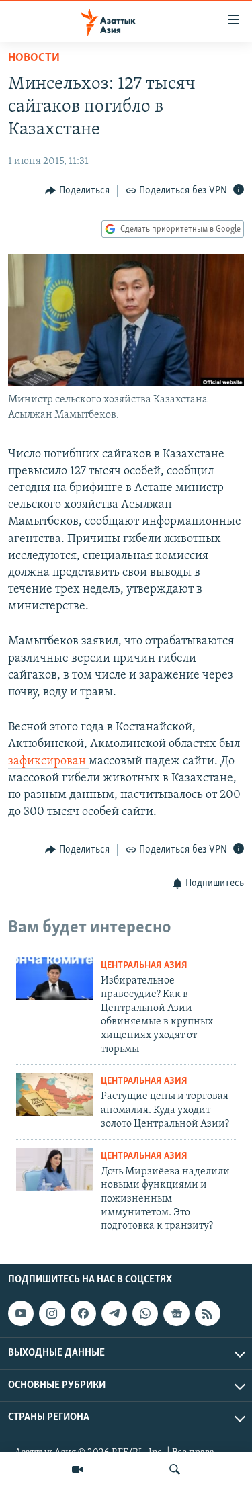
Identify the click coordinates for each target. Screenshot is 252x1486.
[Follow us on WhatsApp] (145, 1313)
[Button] (77, 191)
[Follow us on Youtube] (21, 1313)
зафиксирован (48, 762)
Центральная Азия (144, 966)
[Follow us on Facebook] (83, 1313)
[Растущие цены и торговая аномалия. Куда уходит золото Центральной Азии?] (54, 1094)
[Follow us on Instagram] (52, 1313)
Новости (34, 58)
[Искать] (175, 1469)
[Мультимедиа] (77, 1469)
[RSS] (207, 1313)
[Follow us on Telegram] (114, 1313)
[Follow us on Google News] (176, 1313)
